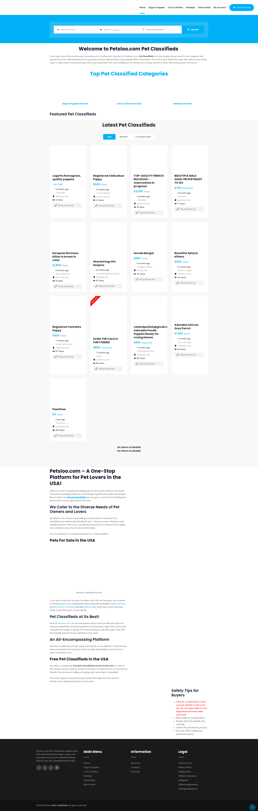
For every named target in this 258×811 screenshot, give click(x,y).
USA (66, 196)
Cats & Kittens (175, 7)
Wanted (124, 136)
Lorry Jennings (184, 342)
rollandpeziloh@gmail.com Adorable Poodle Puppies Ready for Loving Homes (153, 332)
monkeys (69, 606)
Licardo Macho (103, 193)
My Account (220, 7)
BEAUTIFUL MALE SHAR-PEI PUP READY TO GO (188, 179)
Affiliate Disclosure (187, 775)
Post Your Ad (243, 7)
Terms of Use (185, 763)
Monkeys (190, 7)
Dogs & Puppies (156, 7)
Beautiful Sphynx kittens (186, 254)
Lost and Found (143, 136)
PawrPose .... (61, 423)
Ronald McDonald (145, 351)
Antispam (183, 780)
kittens (121, 603)
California (100, 196)
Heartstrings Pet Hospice (104, 263)
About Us (135, 763)
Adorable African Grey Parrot (186, 326)
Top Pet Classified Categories (129, 73)
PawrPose (59, 409)
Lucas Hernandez (64, 344)
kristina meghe (185, 270)
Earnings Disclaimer (187, 788)
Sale (109, 136)
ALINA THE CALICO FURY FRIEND (105, 340)
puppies (113, 603)
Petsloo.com (64, 623)
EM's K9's (182, 196)
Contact (135, 767)
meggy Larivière (144, 267)
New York (59, 277)
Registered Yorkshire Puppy (66, 328)
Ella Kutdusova (62, 274)
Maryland (181, 200)
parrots (60, 606)
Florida (140, 270)
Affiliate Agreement (188, 784)
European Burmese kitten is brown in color (65, 256)
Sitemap (135, 771)
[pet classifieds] (89, 567)
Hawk (99, 356)
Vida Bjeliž (60, 192)
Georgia (99, 277)
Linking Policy (184, 771)
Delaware (59, 426)
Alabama (59, 196)
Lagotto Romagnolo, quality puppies (66, 177)
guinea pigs (90, 606)
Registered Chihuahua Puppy (108, 177)
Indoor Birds (204, 7)
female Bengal (144, 253)
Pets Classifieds (60, 805)
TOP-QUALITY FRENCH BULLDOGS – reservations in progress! (149, 181)
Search (195, 29)
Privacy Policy (185, 767)
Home (142, 7)
